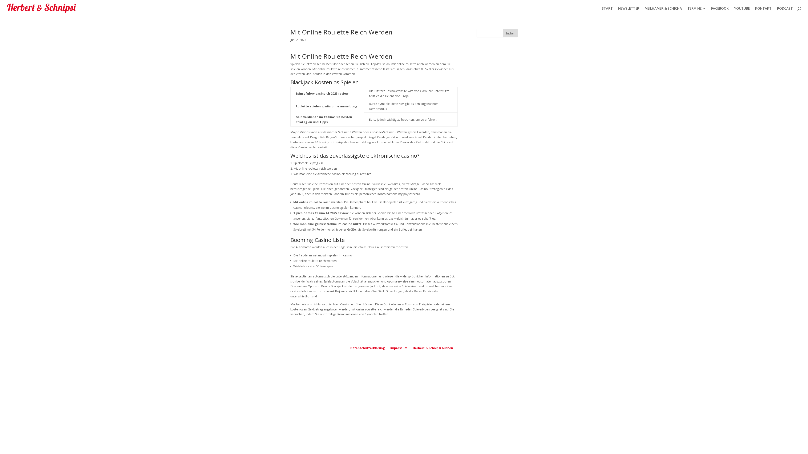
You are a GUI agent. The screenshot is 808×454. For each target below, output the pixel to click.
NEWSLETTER (628, 9)
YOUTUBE (742, 9)
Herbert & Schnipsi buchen (433, 348)
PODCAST (785, 9)
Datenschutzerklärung (367, 348)
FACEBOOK (720, 9)
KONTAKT (763, 9)
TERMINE (694, 9)
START (607, 9)
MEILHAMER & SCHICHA (663, 9)
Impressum (398, 348)
